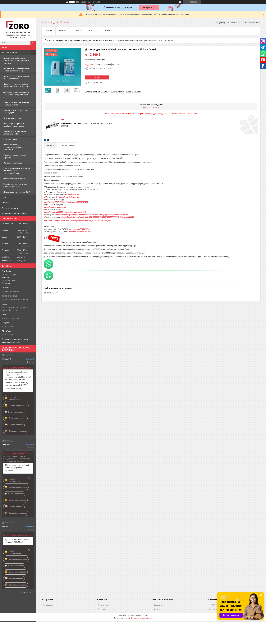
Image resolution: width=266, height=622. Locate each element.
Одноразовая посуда (12, 163)
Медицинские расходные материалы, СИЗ (14, 132)
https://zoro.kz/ (72, 195)
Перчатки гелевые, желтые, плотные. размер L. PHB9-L (16, 384)
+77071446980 (215, 605)
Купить (97, 77)
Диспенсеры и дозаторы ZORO (17, 192)
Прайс (108, 31)
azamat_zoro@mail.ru (11, 318)
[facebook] (45, 140)
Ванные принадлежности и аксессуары (15, 111)
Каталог (62, 31)
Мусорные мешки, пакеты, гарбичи (15, 156)
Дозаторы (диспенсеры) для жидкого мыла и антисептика (16, 85)
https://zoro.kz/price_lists (69, 197)
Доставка (158, 605)
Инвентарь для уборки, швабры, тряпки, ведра (13, 124)
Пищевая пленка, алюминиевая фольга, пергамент (13, 147)
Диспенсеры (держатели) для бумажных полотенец (16, 69)
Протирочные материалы (14, 178)
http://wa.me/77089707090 (77, 202)
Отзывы (5, 202)
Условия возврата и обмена (14, 213)
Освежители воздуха (12, 118)
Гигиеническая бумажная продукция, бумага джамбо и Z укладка (16, 60)
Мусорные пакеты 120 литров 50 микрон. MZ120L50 (17, 541)
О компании (103, 605)
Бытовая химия (10, 139)
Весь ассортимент (10, 52)
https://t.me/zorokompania (55, 207)
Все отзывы (27, 592)
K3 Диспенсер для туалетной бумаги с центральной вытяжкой (17, 467)
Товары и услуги (55, 40)
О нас (4, 197)
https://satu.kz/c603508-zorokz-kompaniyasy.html (65, 212)
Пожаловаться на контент (141, 618)
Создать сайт (86, 2)
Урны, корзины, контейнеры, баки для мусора (16, 103)
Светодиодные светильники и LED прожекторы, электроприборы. (16, 170)
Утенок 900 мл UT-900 (14, 388)
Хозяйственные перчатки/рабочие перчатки (15, 185)
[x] (48, 140)
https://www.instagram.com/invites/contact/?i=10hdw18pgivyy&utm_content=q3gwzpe (91, 215)
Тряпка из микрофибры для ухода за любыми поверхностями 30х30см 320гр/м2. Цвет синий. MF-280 (18, 376)
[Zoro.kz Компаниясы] (18, 25)
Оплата (157, 609)
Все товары (48, 605)
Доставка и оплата (10, 208)
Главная (48, 31)
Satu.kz (145, 616)
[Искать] (33, 43)
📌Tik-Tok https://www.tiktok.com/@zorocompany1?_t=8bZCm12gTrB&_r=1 (77, 221)
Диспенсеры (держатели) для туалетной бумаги (16, 77)
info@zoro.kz (215, 609)
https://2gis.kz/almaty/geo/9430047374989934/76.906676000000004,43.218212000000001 (97, 217)
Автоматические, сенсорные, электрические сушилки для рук (16, 94)
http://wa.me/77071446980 (54, 202)
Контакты (93, 31)
